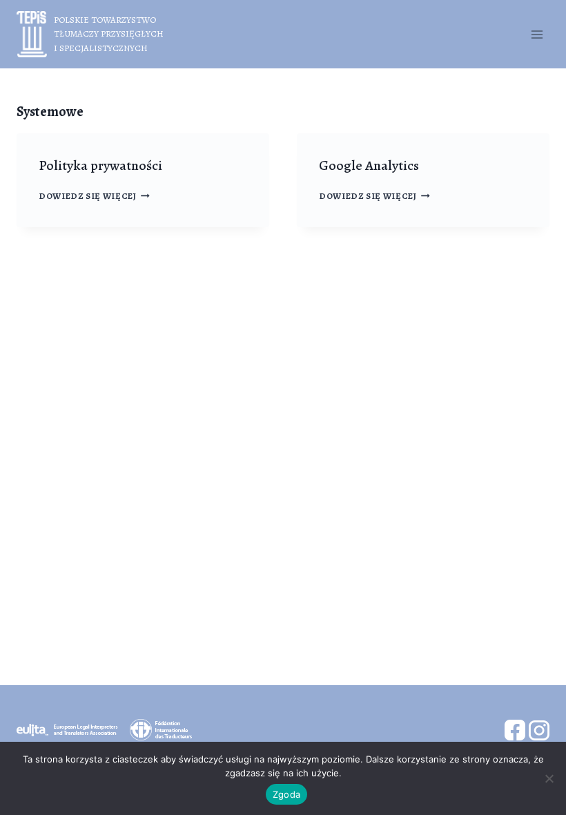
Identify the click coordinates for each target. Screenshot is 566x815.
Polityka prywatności (100, 165)
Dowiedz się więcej (94, 196)
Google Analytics (369, 165)
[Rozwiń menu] (536, 34)
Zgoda (286, 794)
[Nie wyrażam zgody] (549, 778)
